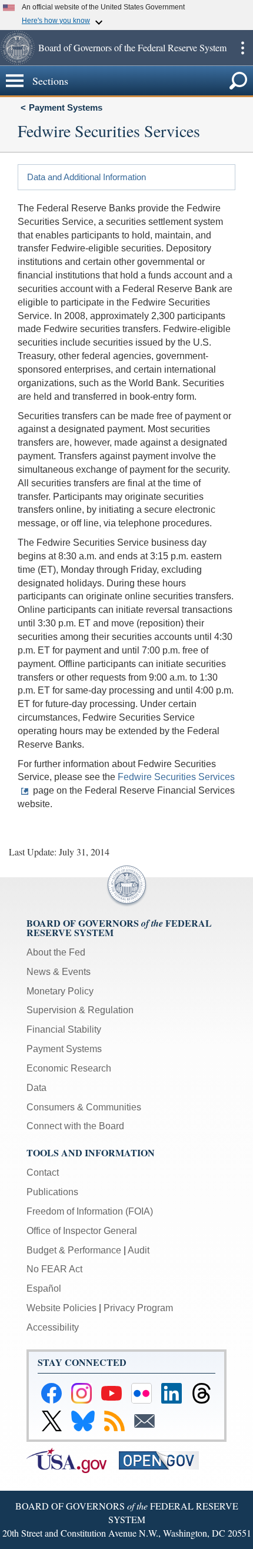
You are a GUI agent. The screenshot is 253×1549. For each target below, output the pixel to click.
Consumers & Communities (83, 1107)
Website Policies (61, 1308)
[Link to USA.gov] (72, 1460)
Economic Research (68, 1068)
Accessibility (52, 1327)
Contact (42, 1172)
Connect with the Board (75, 1126)
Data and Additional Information (86, 177)
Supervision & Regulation (80, 1010)
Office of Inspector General (81, 1231)
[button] (17, 47)
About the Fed (55, 952)
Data (36, 1088)
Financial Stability (63, 1029)
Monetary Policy (60, 991)
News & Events (58, 972)
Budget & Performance (73, 1250)
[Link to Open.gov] (164, 1460)
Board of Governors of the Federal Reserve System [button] (132, 47)
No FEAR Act (54, 1269)
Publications (52, 1192)
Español (43, 1288)
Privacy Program (138, 1308)
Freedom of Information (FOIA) (89, 1211)
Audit (138, 1250)
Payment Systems (65, 107)
